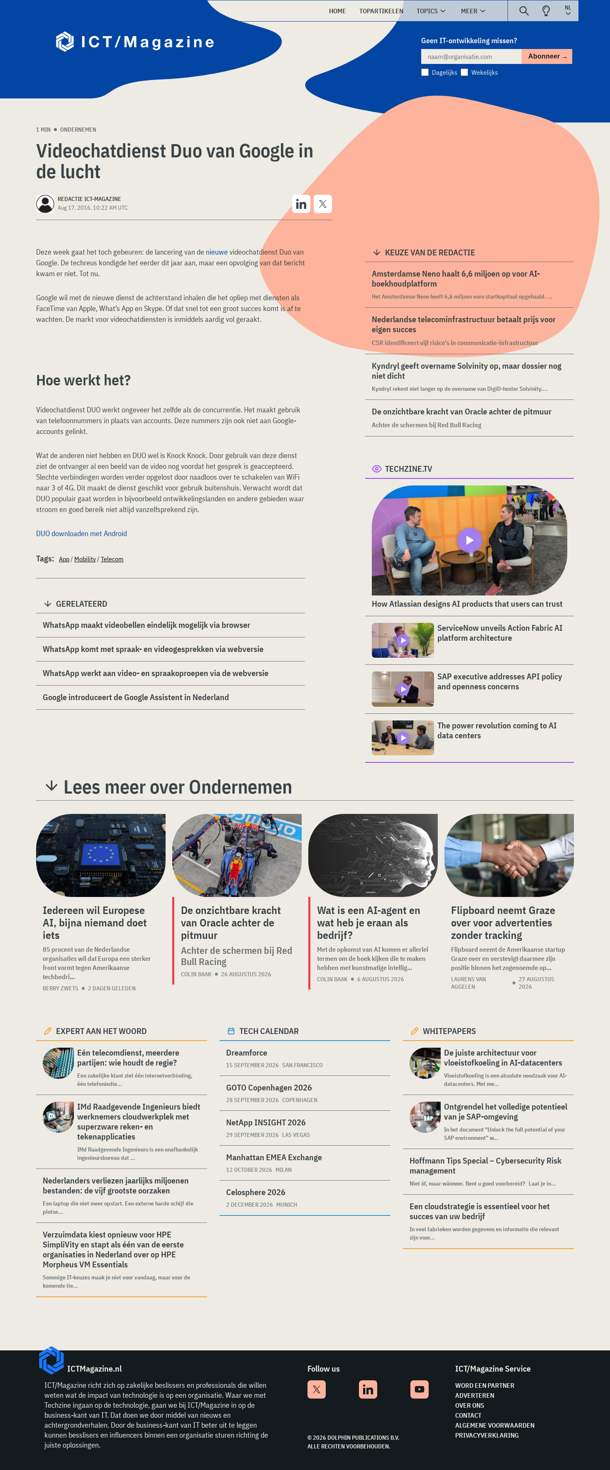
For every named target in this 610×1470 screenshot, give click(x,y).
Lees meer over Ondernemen (177, 786)
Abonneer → (548, 56)
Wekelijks (484, 72)
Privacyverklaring (487, 1435)
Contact (468, 1415)
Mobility (85, 559)
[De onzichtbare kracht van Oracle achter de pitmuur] (237, 855)
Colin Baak (196, 974)
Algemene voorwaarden (494, 1425)
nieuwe (217, 252)
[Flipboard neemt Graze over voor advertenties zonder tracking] (509, 855)
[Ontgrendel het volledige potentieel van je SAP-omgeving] (425, 1122)
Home (337, 11)
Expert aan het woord (101, 1030)
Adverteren (474, 1395)
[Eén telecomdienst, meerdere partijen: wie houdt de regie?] (58, 1068)
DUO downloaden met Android (81, 533)
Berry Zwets (60, 988)
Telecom (112, 559)
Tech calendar (269, 1030)
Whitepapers (449, 1030)
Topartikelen (381, 11)
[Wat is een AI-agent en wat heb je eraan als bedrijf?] (373, 855)
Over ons (469, 1405)
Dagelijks (444, 72)
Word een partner (485, 1385)
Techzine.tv (408, 468)
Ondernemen (78, 129)
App (64, 559)
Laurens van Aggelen (468, 982)
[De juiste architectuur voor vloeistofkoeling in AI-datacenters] (425, 1068)
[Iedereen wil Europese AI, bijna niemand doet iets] (101, 855)
